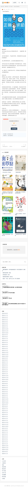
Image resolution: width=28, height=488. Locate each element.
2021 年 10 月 (5, 426)
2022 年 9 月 (5, 404)
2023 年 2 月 (5, 395)
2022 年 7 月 (5, 408)
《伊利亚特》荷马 (6, 274)
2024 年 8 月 (5, 360)
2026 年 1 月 (5, 327)
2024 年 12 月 (5, 352)
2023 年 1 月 (5, 397)
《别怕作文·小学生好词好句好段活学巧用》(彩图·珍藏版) (7, 193)
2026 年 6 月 (5, 317)
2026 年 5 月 (5, 319)
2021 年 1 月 (5, 443)
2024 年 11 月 (5, 354)
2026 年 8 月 (5, 313)
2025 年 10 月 (5, 332)
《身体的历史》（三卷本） (7, 146)
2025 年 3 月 (5, 346)
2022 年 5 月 (5, 412)
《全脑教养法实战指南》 (7, 213)
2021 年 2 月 (5, 441)
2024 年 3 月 (5, 369)
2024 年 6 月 (5, 364)
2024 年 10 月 (5, 356)
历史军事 (4, 466)
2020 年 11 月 (5, 447)
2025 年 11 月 (5, 330)
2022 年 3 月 (5, 416)
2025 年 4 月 (5, 344)
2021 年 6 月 (5, 434)
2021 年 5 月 (5, 436)
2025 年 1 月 (5, 350)
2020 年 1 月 (5, 453)
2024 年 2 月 (5, 371)
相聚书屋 (6, 6)
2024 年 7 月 (5, 362)
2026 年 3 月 (5, 323)
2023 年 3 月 (5, 393)
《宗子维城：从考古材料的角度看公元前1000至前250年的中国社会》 (14, 304)
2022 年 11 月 (5, 401)
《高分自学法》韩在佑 (6, 172)
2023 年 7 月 (5, 385)
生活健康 (4, 474)
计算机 (3, 478)
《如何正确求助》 (10, 135)
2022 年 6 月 (5, 410)
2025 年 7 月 (5, 338)
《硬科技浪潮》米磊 (6, 272)
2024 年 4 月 (5, 367)
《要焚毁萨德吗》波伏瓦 (7, 276)
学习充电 (10, 6)
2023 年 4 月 (5, 391)
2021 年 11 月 (5, 424)
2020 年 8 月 (5, 451)
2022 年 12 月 (5, 399)
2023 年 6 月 (5, 387)
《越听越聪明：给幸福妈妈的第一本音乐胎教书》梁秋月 (13, 270)
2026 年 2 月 (5, 325)
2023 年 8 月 (5, 383)
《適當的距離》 (18, 172)
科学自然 (4, 476)
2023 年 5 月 (5, 389)
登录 (19, 249)
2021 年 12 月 (5, 422)
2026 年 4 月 (5, 321)
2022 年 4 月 (5, 414)
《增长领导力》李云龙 (7, 298)
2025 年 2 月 (5, 348)
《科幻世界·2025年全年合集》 (8, 292)
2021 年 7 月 (5, 432)
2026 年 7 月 (5, 315)
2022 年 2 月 (5, 418)
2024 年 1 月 (5, 373)
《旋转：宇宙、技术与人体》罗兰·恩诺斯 (11, 278)
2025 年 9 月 (5, 334)
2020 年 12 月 (5, 445)
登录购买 (14, 128)
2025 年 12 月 (5, 329)
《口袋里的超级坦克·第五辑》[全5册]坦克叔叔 (12, 287)
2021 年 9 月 (5, 428)
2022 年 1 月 (5, 420)
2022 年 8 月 (5, 406)
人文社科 (4, 461)
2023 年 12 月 (5, 375)
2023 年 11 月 (5, 377)
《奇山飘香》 (23, 146)
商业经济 (4, 468)
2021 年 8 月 (5, 430)
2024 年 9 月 (5, 358)
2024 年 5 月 (5, 366)
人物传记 (4, 463)
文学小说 (4, 472)
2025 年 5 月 (5, 342)
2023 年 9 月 (5, 381)
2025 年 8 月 (5, 336)
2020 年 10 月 (5, 449)
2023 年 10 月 (5, 379)
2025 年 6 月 (5, 340)
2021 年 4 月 (5, 438)
